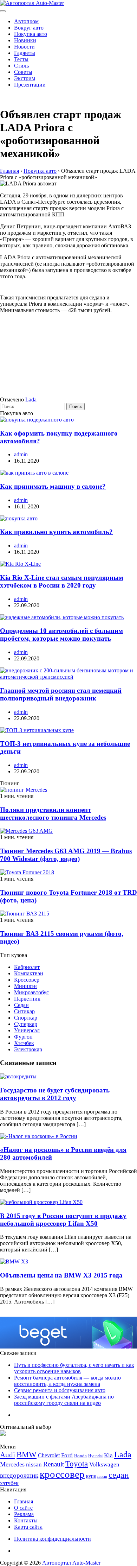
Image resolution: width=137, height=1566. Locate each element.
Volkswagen (104, 1464)
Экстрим (24, 78)
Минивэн (25, 986)
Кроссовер (26, 980)
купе (91, 1476)
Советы (23, 72)
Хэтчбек (24, 1043)
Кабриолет (27, 967)
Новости (24, 47)
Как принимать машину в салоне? (53, 486)
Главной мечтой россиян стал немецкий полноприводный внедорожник (61, 694)
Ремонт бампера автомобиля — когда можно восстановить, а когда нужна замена (67, 1381)
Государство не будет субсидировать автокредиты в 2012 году (55, 1094)
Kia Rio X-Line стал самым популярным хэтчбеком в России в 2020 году (61, 581)
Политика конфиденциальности (52, 1539)
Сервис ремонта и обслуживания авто (59, 1390)
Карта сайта (28, 1527)
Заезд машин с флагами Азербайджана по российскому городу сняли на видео (64, 1400)
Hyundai (95, 1455)
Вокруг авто (29, 28)
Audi (7, 1455)
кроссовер (62, 1474)
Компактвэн (28, 973)
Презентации (30, 85)
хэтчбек (9, 1483)
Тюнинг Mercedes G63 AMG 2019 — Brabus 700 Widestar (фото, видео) (66, 854)
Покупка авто (30, 34)
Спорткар (25, 1018)
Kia (108, 1455)
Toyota (76, 1463)
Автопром (26, 21)
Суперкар (25, 1024)
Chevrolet (49, 1455)
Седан (21, 1005)
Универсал (27, 1030)
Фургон (23, 1037)
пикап (102, 1476)
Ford (67, 1455)
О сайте (23, 1508)
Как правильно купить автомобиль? (56, 531)
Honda (80, 1455)
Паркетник (27, 999)
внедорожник (19, 1475)
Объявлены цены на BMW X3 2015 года (61, 1275)
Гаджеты (24, 53)
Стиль (21, 66)
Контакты (26, 1520)
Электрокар (28, 1049)
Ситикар (24, 1011)
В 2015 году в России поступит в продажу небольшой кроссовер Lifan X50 (63, 1219)
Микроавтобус (31, 992)
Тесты (21, 59)
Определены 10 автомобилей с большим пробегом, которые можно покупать (61, 634)
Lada (31, 399)
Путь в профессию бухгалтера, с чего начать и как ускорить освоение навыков (74, 1368)
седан (119, 1474)
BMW (27, 1454)
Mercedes (12, 1464)
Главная (23, 1501)
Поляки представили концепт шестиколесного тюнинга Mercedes (53, 813)
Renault (53, 1464)
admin (21, 454)
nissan (34, 1464)
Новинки (25, 40)
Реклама (24, 1514)
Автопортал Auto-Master (71, 1563)
